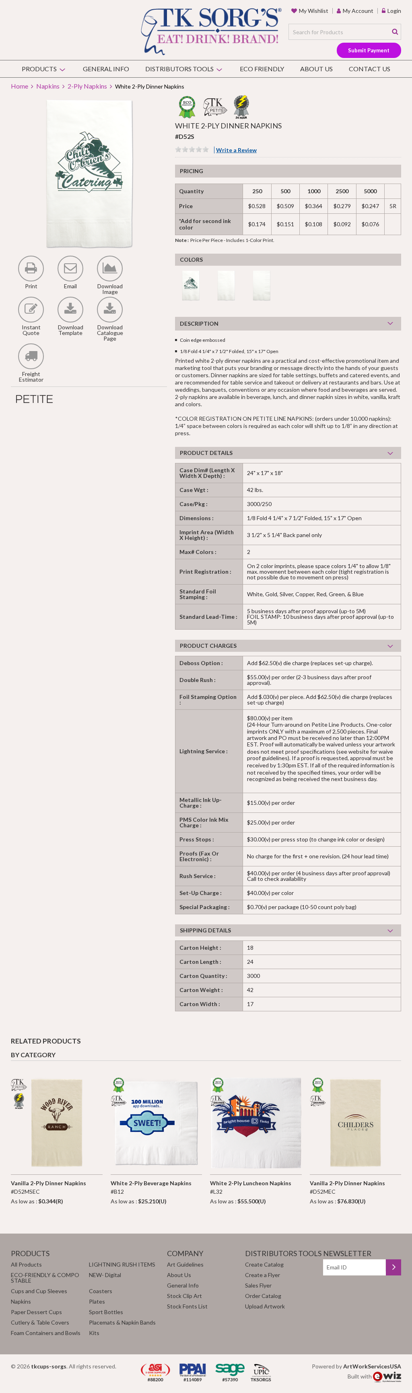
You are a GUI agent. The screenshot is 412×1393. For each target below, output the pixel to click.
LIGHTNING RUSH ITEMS (122, 1264)
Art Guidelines (185, 1264)
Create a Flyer (262, 1274)
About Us (316, 68)
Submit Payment (368, 50)
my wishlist (313, 10)
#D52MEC (347, 1187)
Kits (94, 1332)
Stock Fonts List (187, 1306)
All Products (26, 1264)
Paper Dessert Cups (36, 1311)
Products (39, 68)
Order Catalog (263, 1295)
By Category (33, 1054)
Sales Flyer (258, 1285)
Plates (97, 1301)
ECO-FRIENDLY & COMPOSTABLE (45, 1277)
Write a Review (236, 150)
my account (358, 10)
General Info (106, 68)
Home (19, 86)
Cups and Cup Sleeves (39, 1291)
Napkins (48, 86)
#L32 (250, 1187)
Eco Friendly (262, 68)
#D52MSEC (48, 1187)
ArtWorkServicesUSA (372, 1366)
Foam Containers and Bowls (45, 1332)
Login (394, 10)
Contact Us (369, 68)
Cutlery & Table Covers (40, 1322)
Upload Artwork (265, 1306)
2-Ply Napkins (87, 86)
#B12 (151, 1187)
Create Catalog (264, 1264)
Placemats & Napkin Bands (122, 1322)
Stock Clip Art (184, 1295)
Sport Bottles (106, 1311)
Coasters (100, 1291)
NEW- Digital (105, 1274)
